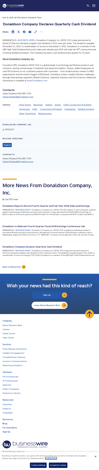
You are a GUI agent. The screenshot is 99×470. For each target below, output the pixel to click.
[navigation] (93, 5)
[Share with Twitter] (18, 32)
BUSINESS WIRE (26, 40)
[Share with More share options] (41, 32)
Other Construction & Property (77, 105)
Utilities (48, 105)
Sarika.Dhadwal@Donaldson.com (18, 97)
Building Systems (86, 109)
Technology (24, 109)
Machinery (38, 105)
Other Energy (25, 105)
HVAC (35, 109)
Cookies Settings (38, 465)
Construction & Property (51, 109)
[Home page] (13, 6)
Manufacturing (45, 113)
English (7, 145)
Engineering (70, 109)
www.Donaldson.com (37, 80)
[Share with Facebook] (24, 32)
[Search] (88, 5)
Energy (58, 105)
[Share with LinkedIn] (13, 32)
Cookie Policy (51, 458)
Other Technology (27, 113)
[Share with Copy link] (36, 32)
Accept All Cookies (58, 465)
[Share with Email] (30, 32)
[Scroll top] (89, 314)
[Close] (95, 456)
